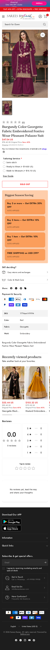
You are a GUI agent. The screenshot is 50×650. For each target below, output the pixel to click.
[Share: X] (16, 288)
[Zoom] (42, 34)
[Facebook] (16, 640)
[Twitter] (20, 640)
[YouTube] (29, 640)
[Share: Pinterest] (21, 288)
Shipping (5, 145)
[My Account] (40, 16)
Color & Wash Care (16, 279)
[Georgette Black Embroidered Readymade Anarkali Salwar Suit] (13, 382)
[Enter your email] (45, 562)
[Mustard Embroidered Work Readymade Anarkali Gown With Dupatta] (37, 383)
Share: (5, 288)
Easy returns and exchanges (19, 272)
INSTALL (39, 3)
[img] (11, 123)
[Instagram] (25, 640)
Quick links (7, 545)
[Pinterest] (34, 640)
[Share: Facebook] (11, 288)
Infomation (7, 537)
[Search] (44, 24)
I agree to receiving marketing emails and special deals (24, 569)
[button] (35, 428)
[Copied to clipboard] (25, 288)
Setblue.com (25, 634)
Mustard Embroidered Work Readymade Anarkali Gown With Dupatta (36, 411)
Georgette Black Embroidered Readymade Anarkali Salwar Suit (12, 411)
